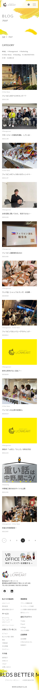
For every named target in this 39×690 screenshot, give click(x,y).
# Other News (7, 55)
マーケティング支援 (26, 606)
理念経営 (5, 606)
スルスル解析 (24, 630)
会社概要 (23, 639)
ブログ (4, 664)
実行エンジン (24, 613)
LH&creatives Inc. (26, 642)
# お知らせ (10, 58)
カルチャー (5, 649)
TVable (22, 621)
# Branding (17, 55)
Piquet (22, 624)
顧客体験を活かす (8, 609)
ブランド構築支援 (26, 603)
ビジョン (5, 633)
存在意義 (5, 646)
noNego (23, 627)
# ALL (4, 51)
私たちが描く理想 (8, 637)
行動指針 (5, 643)
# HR (3, 58)
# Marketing (24, 51)
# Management (13, 51)
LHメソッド (6, 603)
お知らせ (5, 661)
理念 (3, 640)
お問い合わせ (6, 667)
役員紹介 (23, 645)
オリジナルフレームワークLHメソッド (7, 620)
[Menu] (34, 5)
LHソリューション (8, 625)
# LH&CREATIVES (28, 55)
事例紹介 (5, 658)
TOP (3, 37)
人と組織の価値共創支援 (28, 609)
